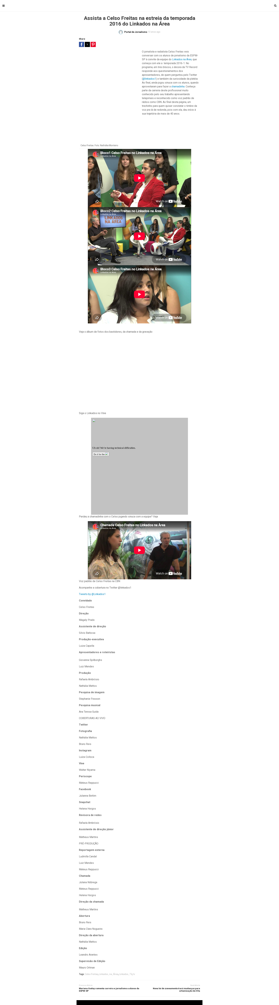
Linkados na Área (181, 59)
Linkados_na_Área (108, 974)
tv (134, 974)
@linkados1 (149, 78)
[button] (81, 44)
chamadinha (178, 86)
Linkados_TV (125, 974)
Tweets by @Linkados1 (92, 594)
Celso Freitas (91, 974)
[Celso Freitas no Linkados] (139, 372)
